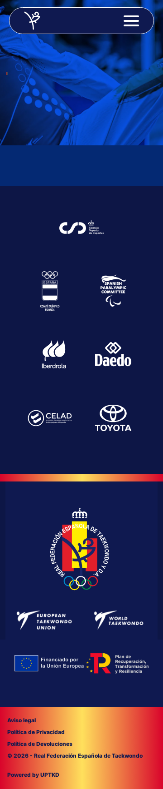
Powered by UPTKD (33, 774)
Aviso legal (21, 720)
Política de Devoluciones (39, 743)
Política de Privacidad (36, 732)
